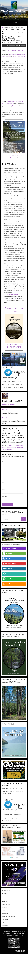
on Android (9, 553)
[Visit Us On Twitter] (16, 951)
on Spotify (8, 578)
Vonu (9, 388)
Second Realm (10, 387)
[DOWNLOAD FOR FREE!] (14, 309)
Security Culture (18, 387)
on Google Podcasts (11, 563)
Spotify (23, 56)
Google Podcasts (6, 56)
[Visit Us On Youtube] (21, 951)
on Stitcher (9, 568)
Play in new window (12, 50)
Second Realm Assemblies (8, 916)
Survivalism (5, 919)
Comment (5, 461)
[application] (14, 45)
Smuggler (10, 101)
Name (4, 482)
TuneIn (18, 56)
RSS (3, 58)
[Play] (4, 46)
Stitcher (14, 56)
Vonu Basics (11, 383)
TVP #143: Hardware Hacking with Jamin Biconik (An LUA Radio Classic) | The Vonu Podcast (13, 447)
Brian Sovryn (15, 384)
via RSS (8, 583)
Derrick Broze (17, 101)
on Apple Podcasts (11, 548)
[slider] (23, 45)
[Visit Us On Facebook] (19, 951)
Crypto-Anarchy (12, 381)
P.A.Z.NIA (4, 902)
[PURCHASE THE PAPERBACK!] (14, 345)
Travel (3, 922)
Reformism (5, 913)
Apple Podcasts (12, 54)
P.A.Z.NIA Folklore (6, 904)
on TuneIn (8, 573)
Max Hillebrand (10, 103)
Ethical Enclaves (6, 896)
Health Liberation (6, 899)
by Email (8, 558)
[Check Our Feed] (24, 951)
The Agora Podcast (14, 105)
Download (20, 50)
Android (19, 54)
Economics (5, 893)
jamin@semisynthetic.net (11, 294)
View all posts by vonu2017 (9, 404)
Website (4, 496)
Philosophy (5, 907)
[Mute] (19, 46)
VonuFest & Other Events (9, 819)
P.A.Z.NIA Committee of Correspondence (13, 791)
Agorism (8, 384)
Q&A (3, 910)
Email (23, 54)
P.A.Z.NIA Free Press (7, 788)
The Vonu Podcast (14, 11)
